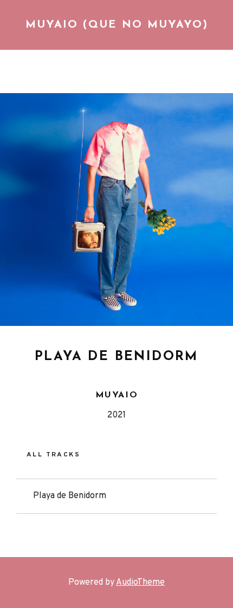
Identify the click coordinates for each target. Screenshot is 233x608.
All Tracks (53, 455)
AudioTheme (140, 582)
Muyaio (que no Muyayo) (116, 24)
